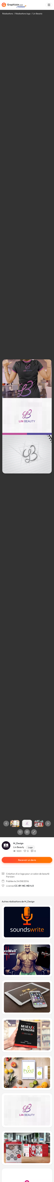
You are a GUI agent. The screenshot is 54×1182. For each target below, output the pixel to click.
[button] (6, 823)
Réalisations (7, 13)
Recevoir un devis (27, 860)
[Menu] (49, 5)
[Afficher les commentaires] (27, 832)
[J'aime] (20, 832)
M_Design (18, 843)
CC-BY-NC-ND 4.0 (24, 885)
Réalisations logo (23, 13)
